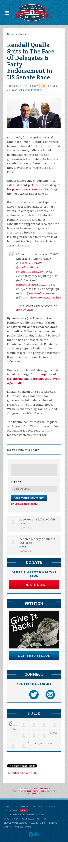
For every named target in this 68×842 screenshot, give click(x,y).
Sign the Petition (34, 656)
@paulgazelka (26, 267)
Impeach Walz (23, 827)
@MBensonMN (32, 263)
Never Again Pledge (15, 823)
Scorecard (10, 810)
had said (35, 348)
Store (7, 827)
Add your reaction (30, 89)
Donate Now (34, 585)
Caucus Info (38, 823)
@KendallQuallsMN (29, 271)
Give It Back (11, 819)
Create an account (26, 503)
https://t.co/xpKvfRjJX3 (31, 284)
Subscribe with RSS (25, 773)
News (22, 34)
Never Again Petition (34, 819)
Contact (37, 806)
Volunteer (21, 806)
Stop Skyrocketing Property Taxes (24, 814)
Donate (50, 806)
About (8, 806)
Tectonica (34, 794)
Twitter (39, 789)
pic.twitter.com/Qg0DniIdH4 (42, 297)
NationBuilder (35, 791)
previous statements (27, 189)
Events (53, 823)
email (47, 789)
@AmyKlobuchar (38, 293)
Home (10, 34)
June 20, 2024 (25, 309)
